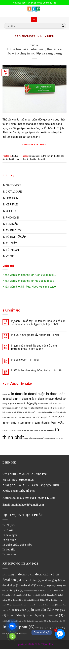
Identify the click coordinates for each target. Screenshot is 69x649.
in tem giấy (9, 422)
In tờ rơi (8, 530)
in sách (61, 412)
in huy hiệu (34, 155)
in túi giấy (28, 438)
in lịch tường (52, 408)
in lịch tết (61, 408)
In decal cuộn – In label (25, 359)
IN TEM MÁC (10, 224)
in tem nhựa (39, 422)
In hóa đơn (9, 554)
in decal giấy (26, 398)
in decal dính (10, 398)
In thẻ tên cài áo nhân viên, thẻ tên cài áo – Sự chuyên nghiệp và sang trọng (34, 51)
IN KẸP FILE (10, 204)
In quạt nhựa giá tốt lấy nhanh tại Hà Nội (35, 334)
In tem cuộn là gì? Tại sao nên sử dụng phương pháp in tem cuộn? (34, 347)
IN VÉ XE (8, 256)
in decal (17, 393)
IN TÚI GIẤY (10, 243)
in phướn (40, 412)
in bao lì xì (7, 394)
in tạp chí (36, 438)
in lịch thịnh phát (40, 408)
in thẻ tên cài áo (15, 430)
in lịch (60, 403)
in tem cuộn (40, 417)
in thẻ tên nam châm (16, 159)
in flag (5, 403)
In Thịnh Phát (39, 473)
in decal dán (55, 393)
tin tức (34, 45)
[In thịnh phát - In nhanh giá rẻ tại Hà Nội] (35, 11)
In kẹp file (9, 549)
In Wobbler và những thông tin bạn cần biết (36, 370)
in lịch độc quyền (29, 412)
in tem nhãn (24, 422)
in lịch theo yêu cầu (26, 408)
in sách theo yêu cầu (48, 605)
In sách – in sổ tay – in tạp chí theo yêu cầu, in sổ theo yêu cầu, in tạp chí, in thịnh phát (38, 322)
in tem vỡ (54, 422)
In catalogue (10, 535)
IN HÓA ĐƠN (10, 198)
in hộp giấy (31, 403)
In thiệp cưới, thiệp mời (17, 544)
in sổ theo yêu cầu (25, 417)
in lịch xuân (7, 412)
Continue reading (34, 144)
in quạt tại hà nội (50, 412)
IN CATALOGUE (12, 191)
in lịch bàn (14, 408)
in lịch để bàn (17, 412)
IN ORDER (9, 211)
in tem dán (56, 416)
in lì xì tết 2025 (51, 403)
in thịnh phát (18, 626)
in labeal (41, 403)
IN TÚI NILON (11, 250)
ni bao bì (59, 438)
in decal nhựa (43, 398)
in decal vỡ (59, 398)
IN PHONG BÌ (11, 217)
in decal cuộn (34, 393)
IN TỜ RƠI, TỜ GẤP (14, 237)
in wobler (51, 438)
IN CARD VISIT (12, 185)
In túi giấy (9, 525)
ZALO (12, 626)
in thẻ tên (45, 155)
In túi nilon (9, 539)
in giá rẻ (11, 403)
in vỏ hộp (44, 438)
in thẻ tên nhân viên (36, 159)
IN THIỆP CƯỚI (12, 230)
